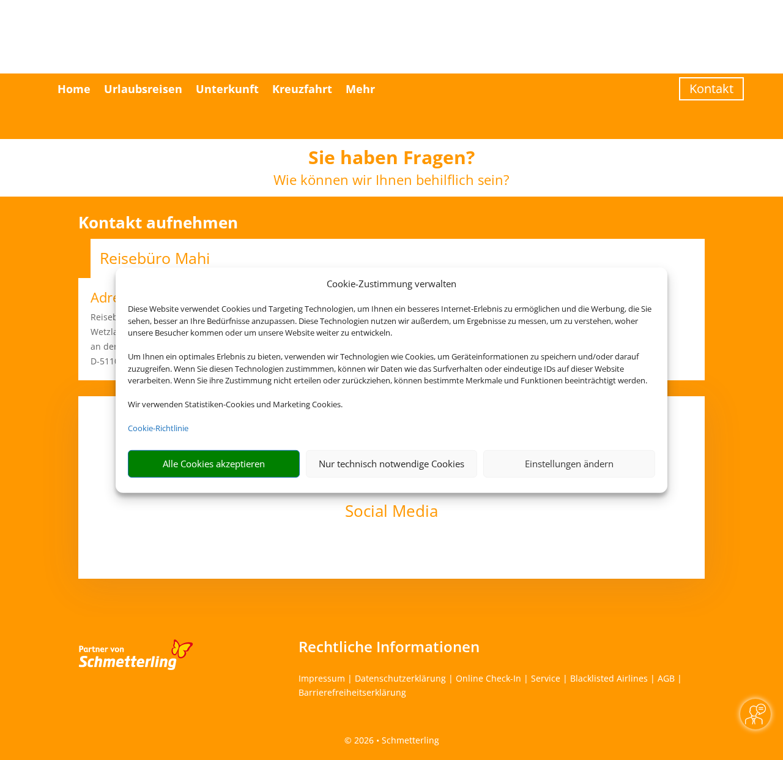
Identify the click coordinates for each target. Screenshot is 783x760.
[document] (391, 160)
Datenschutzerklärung (400, 678)
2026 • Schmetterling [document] (395, 740)
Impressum (322, 678)
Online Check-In (488, 678)
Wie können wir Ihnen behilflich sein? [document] (391, 181)
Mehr (360, 88)
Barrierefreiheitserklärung (352, 692)
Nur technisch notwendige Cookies (391, 463)
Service (545, 678)
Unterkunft (227, 88)
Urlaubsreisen (143, 88)
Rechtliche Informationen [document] (389, 646)
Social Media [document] (391, 512)
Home (74, 88)
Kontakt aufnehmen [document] (158, 223)
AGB (666, 678)
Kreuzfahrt (302, 88)
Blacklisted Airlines (609, 678)
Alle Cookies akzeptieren (214, 463)
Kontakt (711, 88)
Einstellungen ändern (569, 463)
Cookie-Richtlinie (158, 428)
